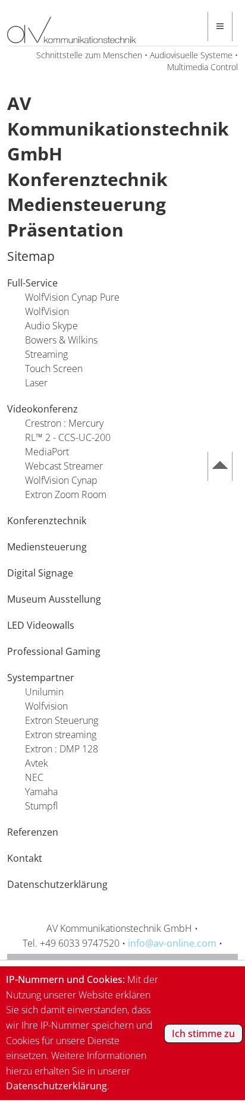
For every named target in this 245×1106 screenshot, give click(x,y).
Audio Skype (51, 325)
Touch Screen (54, 368)
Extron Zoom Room (65, 494)
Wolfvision (46, 706)
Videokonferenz (42, 408)
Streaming (46, 354)
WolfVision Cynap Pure (72, 297)
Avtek (36, 763)
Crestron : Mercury (64, 423)
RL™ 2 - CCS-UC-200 (68, 437)
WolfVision (47, 311)
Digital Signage (40, 572)
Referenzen (32, 832)
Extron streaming (60, 734)
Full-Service (32, 282)
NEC (34, 777)
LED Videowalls (40, 625)
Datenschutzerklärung (57, 884)
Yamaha (41, 791)
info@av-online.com (172, 943)
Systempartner (40, 677)
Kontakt (24, 858)
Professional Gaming (53, 651)
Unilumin (44, 691)
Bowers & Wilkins (61, 339)
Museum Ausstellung (54, 599)
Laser (36, 382)
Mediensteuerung (47, 546)
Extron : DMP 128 (61, 748)
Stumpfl (41, 805)
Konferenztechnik (46, 520)
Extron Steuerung (61, 720)
